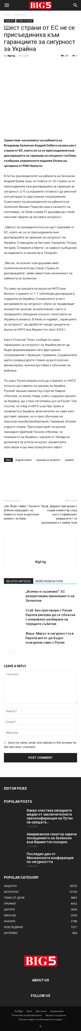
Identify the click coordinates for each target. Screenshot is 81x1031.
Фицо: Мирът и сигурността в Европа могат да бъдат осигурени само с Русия (50, 637)
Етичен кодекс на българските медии (40, 1019)
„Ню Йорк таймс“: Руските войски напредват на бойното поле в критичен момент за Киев (22, 512)
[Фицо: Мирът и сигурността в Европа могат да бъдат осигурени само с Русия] (14, 638)
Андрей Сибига (23, 459)
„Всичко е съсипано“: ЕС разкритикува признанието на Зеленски (50, 596)
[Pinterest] (26, 64)
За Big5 (19, 1011)
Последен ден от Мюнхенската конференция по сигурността (50, 858)
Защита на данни (55, 1015)
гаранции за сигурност (48, 459)
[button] (6, 5)
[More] (44, 64)
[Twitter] (17, 64)
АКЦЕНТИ (19, 14)
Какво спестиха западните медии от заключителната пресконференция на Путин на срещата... (50, 816)
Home (7, 14)
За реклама (57, 1011)
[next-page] (12, 652)
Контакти (41, 1011)
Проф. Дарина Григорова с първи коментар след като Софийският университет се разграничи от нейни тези (59, 514)
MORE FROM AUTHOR (49, 581)
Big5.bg (11, 55)
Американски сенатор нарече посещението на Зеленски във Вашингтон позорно (52, 838)
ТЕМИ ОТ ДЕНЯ (24, 20)
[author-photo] (40, 556)
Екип (29, 1011)
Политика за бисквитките (27, 1015)
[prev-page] (6, 652)
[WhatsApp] (35, 64)
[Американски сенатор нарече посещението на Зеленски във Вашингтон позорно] (14, 839)
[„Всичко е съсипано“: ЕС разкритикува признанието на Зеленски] (14, 596)
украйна (69, 459)
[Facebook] (8, 64)
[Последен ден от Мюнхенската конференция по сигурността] (14, 859)
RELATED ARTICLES (18, 581)
